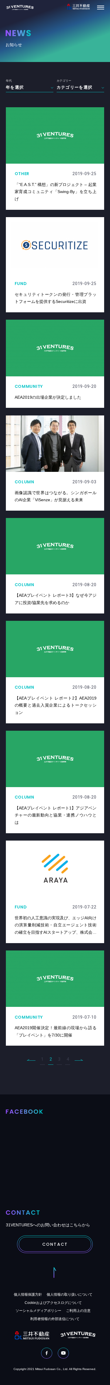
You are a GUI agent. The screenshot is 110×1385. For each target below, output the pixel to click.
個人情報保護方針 (28, 1294)
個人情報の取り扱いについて (69, 1294)
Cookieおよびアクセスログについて (53, 1303)
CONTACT (55, 1244)
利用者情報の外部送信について (54, 1319)
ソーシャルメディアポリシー (38, 1311)
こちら (76, 1225)
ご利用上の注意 (78, 1311)
